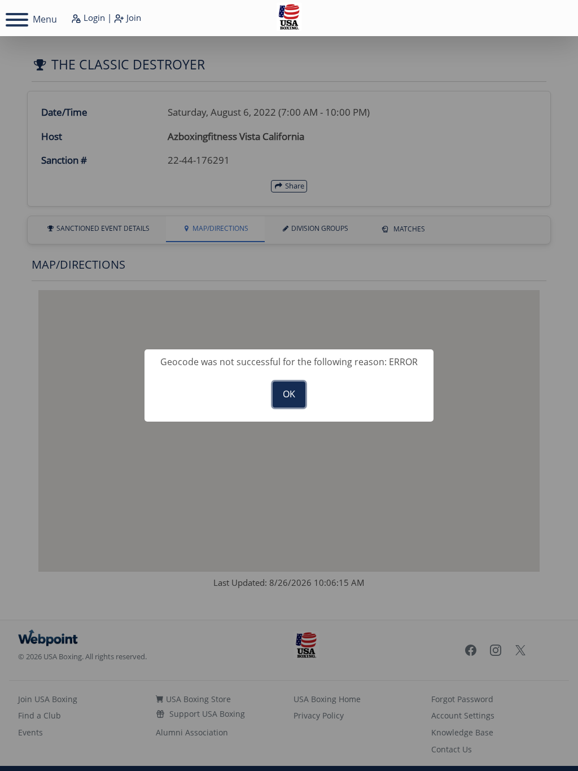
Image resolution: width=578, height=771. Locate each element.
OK (289, 394)
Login (93, 17)
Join (132, 17)
